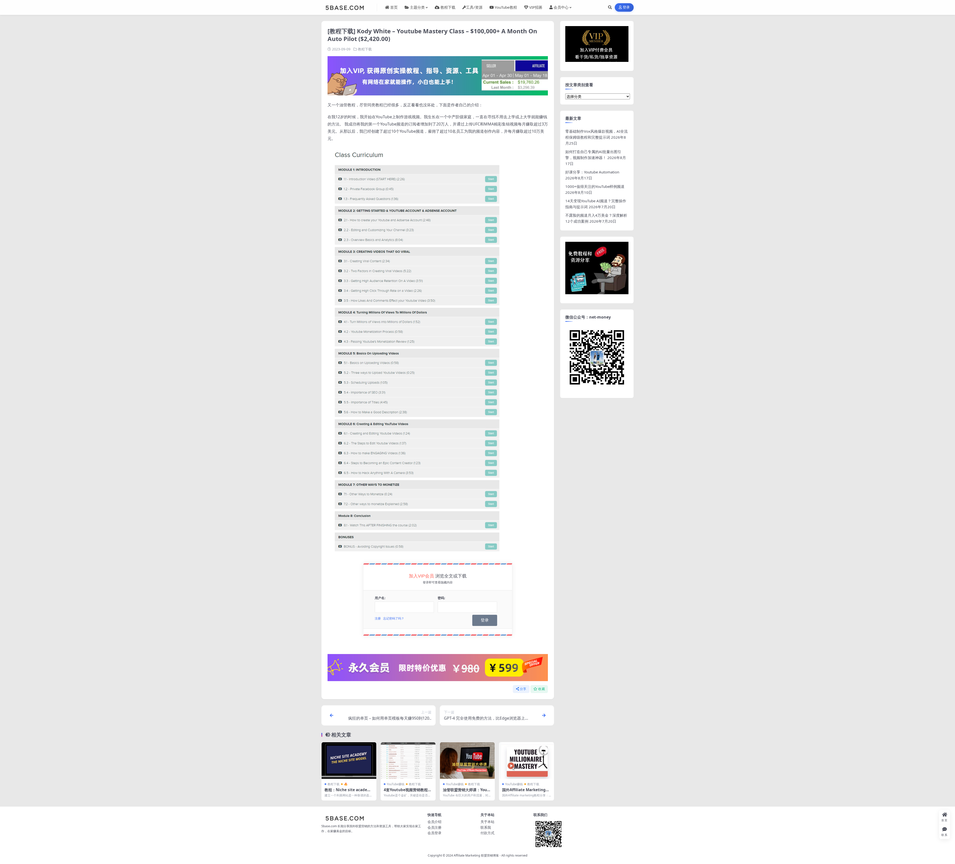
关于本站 (487, 821)
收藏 (541, 689)
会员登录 (434, 832)
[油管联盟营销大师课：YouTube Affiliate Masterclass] (467, 760)
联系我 (485, 827)
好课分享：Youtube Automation (592, 171)
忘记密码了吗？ (393, 618)
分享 (523, 689)
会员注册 (434, 827)
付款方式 (487, 832)
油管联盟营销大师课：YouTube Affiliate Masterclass (467, 792)
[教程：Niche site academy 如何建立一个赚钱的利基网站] (349, 760)
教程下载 (365, 49)
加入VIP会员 (421, 576)
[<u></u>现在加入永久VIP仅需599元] (438, 75)
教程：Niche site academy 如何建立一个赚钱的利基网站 (349, 792)
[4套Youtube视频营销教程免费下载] (408, 760)
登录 (626, 7)
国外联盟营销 (358, 826)
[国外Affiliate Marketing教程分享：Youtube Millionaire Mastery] (526, 760)
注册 (378, 618)
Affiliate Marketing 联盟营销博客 (476, 855)
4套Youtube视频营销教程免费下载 (407, 792)
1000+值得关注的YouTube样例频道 (594, 186)
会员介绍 (434, 821)
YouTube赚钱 (395, 784)
